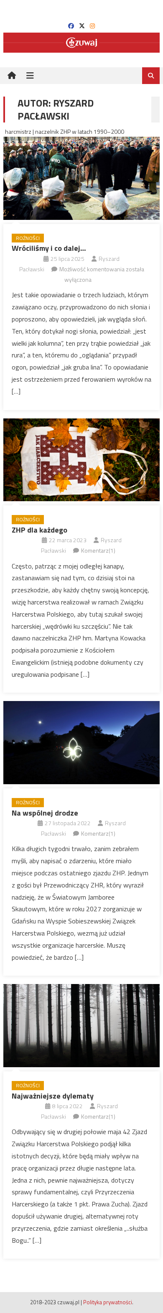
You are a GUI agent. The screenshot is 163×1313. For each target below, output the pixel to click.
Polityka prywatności (107, 1302)
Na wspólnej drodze (45, 812)
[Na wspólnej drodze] (81, 742)
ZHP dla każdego (39, 529)
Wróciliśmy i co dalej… (49, 248)
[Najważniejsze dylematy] (81, 1025)
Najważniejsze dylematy (53, 1095)
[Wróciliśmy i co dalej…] (81, 178)
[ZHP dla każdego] (81, 460)
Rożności (28, 238)
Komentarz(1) (98, 550)
